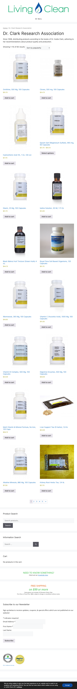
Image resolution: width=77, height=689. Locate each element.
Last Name (7, 630)
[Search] (36, 544)
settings (19, 687)
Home (5, 28)
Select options (48, 153)
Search (8, 525)
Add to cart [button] (9, 98)
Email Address (9, 621)
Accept (67, 685)
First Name (8, 626)
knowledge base (43, 575)
